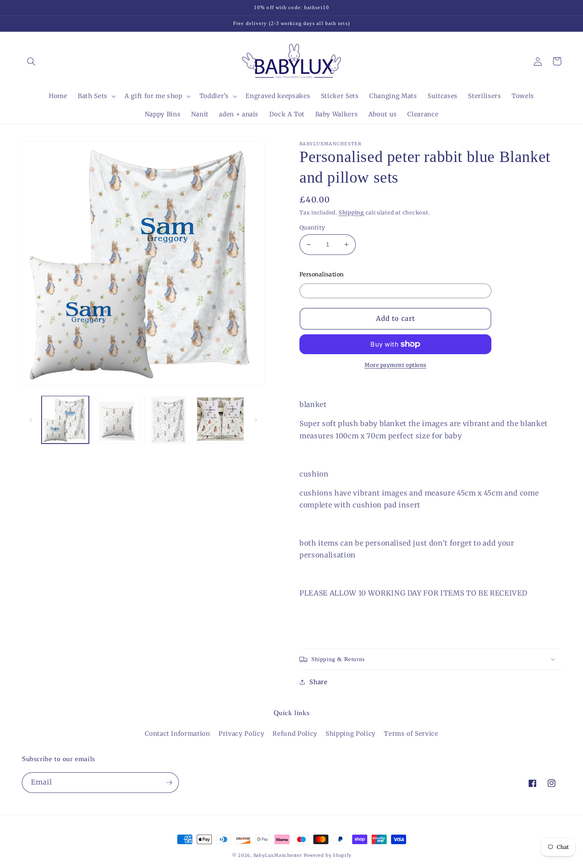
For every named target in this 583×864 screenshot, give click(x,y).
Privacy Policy (241, 733)
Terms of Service (411, 733)
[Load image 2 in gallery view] (116, 419)
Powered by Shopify (327, 855)
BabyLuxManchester (278, 855)
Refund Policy (294, 733)
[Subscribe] (168, 782)
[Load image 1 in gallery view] (65, 419)
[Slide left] (30, 419)
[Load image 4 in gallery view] (220, 419)
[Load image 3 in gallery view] (168, 419)
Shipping (351, 212)
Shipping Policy (351, 733)
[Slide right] (256, 419)
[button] (31, 61)
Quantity (312, 227)
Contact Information (177, 733)
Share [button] (318, 682)
